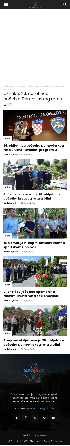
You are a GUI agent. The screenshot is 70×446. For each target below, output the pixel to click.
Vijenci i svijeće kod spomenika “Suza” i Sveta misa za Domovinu (30, 294)
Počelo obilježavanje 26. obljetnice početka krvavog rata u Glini (31, 196)
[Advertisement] (35, 46)
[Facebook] (16, 418)
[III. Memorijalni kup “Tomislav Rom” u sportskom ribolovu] (35, 223)
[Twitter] (35, 418)
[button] (5, 4)
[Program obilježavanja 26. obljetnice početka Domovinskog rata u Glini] (35, 320)
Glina (8, 138)
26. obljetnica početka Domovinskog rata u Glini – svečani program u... (33, 147)
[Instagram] (25, 418)
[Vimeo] (44, 418)
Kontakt (27, 435)
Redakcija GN (10, 154)
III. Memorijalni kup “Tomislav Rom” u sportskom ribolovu (34, 245)
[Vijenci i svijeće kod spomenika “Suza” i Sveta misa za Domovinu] (35, 271)
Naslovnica (8, 85)
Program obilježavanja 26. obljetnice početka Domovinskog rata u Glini (33, 342)
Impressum (40, 435)
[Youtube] (53, 418)
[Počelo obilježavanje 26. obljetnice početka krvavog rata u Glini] (35, 174)
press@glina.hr (46, 408)
